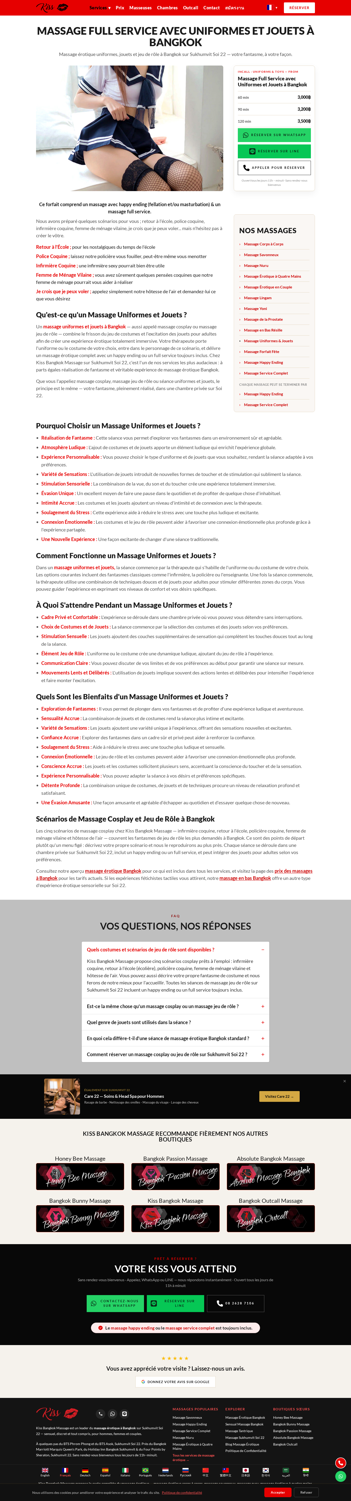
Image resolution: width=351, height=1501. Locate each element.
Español (105, 1475)
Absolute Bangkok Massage (293, 1437)
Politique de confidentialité (182, 1492)
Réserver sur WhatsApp (278, 135)
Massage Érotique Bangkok (245, 1417)
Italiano (125, 1475)
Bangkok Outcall (285, 1444)
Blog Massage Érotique (242, 1444)
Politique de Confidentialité (245, 1451)
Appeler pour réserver (278, 168)
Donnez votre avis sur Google (179, 1382)
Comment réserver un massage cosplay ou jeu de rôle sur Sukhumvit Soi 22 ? (167, 1054)
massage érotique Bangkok (113, 871)
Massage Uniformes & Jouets (268, 340)
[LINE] (124, 1414)
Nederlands (165, 1475)
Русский (185, 1475)
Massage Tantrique (239, 1431)
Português (145, 1475)
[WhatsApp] (112, 1414)
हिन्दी (305, 1475)
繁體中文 (225, 1475)
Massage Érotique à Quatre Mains (272, 276)
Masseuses (140, 7)
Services (100, 7)
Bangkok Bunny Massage (291, 1424)
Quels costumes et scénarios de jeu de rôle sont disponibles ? (150, 949)
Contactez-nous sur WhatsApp (120, 1303)
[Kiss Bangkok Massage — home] (54, 8)
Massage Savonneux (261, 254)
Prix (120, 7)
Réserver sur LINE (278, 151)
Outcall (190, 7)
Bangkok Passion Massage (292, 1431)
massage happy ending (132, 1327)
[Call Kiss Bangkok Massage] (100, 1414)
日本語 (245, 1475)
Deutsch (85, 1475)
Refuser (306, 1492)
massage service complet (190, 1327)
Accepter (278, 1492)
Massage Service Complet (266, 373)
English (45, 1475)
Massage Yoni (255, 308)
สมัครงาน (234, 7)
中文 (205, 1475)
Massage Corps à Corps (263, 244)
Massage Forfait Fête (261, 351)
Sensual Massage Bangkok (244, 1424)
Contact (211, 7)
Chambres (167, 7)
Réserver (299, 8)
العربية (286, 1475)
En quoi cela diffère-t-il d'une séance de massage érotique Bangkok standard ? (168, 1038)
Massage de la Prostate (263, 319)
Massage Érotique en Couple (268, 287)
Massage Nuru (256, 265)
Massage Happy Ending (263, 362)
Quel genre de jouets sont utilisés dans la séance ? (139, 1022)
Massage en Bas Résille (263, 330)
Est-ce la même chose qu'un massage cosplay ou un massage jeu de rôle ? (163, 1006)
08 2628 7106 (240, 1303)
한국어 (265, 1475)
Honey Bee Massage (288, 1417)
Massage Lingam (257, 297)
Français (65, 1475)
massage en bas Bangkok (245, 878)
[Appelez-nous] (340, 1462)
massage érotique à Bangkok (115, 1428)
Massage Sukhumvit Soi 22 (244, 1437)
